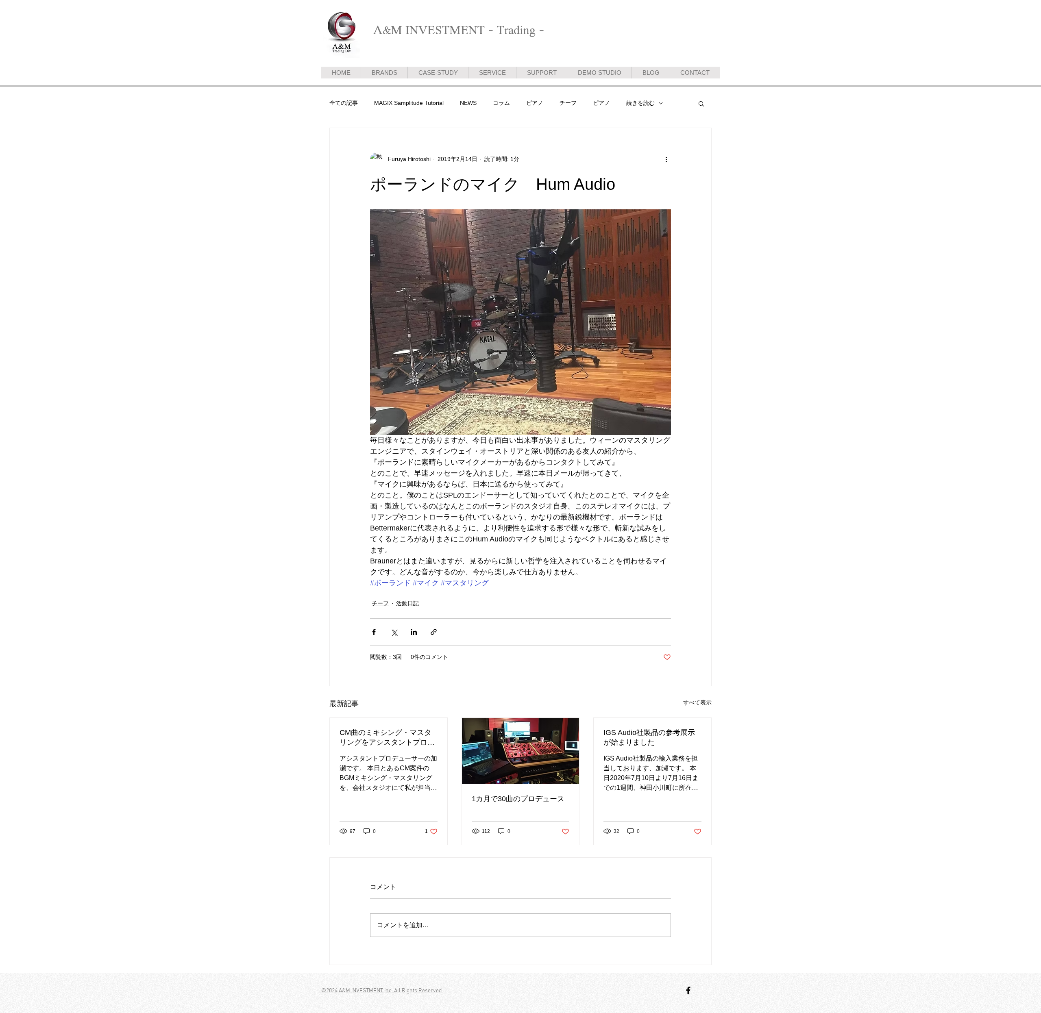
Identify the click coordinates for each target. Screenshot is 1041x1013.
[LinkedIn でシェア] (414, 632)
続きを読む (640, 103)
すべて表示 (697, 702)
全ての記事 (343, 103)
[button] (701, 103)
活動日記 (407, 603)
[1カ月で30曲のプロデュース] (520, 751)
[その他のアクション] (666, 159)
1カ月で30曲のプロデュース (518, 799)
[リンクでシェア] (434, 632)
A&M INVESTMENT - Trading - (458, 30)
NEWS (468, 103)
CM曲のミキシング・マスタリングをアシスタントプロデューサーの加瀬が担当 (387, 737)
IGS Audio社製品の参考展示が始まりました (649, 737)
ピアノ (534, 103)
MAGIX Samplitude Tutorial (409, 103)
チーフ (568, 103)
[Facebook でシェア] (374, 632)
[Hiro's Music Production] (688, 990)
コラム (501, 103)
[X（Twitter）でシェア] (394, 632)
